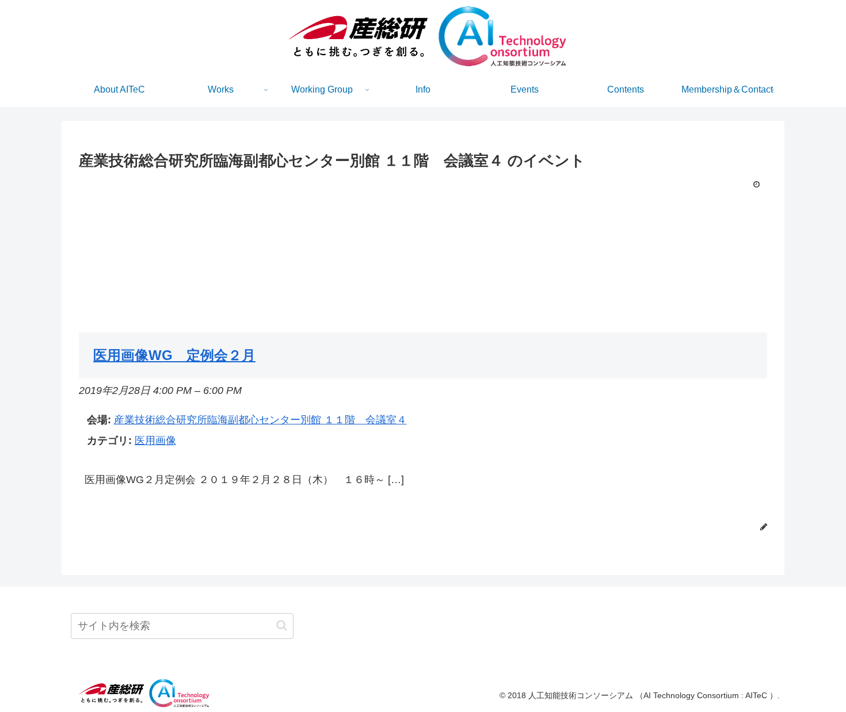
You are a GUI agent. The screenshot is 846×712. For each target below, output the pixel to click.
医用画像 (155, 440)
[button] (282, 625)
